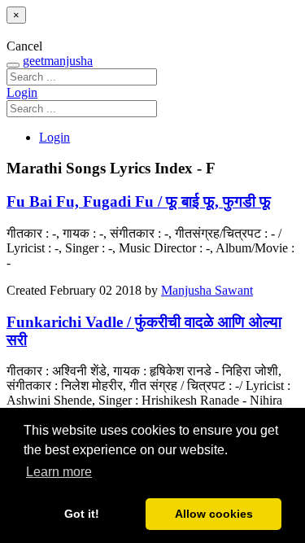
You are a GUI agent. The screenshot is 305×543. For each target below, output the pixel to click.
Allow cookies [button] (214, 513)
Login (22, 92)
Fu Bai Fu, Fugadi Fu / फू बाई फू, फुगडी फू (139, 201)
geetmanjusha (58, 61)
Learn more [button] (59, 472)
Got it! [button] (81, 513)
